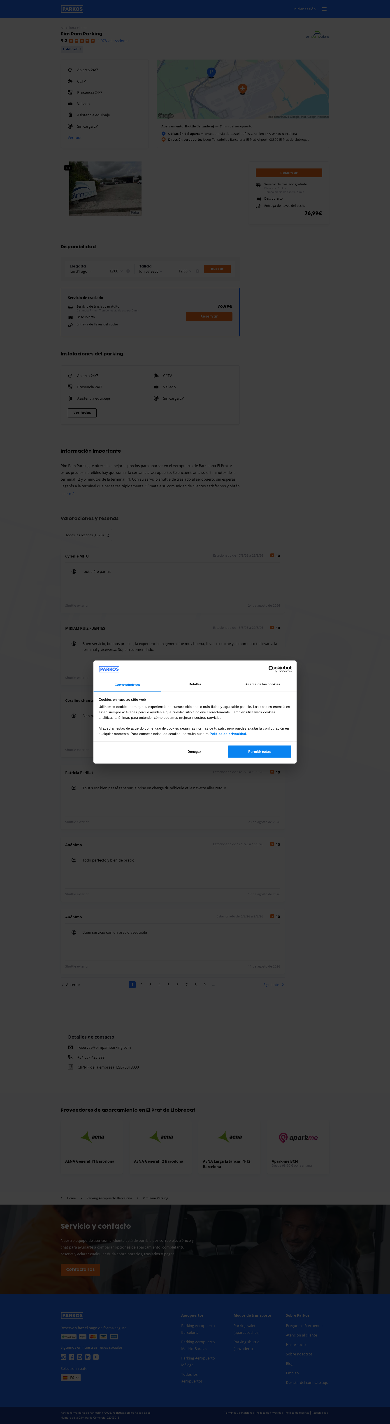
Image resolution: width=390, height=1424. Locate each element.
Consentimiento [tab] (127, 685)
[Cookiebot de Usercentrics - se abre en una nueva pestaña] (272, 669)
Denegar (194, 751)
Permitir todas (259, 751)
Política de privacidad (228, 733)
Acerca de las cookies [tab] (262, 684)
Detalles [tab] (195, 684)
